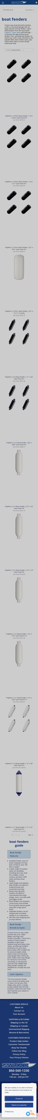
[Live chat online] (31, 1114)
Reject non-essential (19, 1105)
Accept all (19, 1098)
